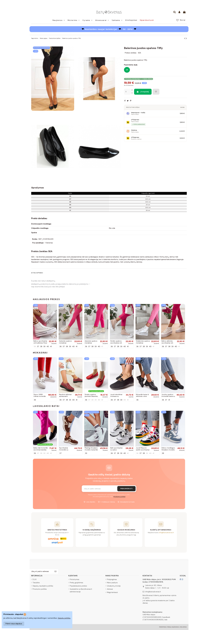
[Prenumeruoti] (55, 571)
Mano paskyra (112, 582)
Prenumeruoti (126, 489)
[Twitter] (128, 101)
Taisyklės (36, 582)
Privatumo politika (119, 496)
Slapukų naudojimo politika (43, 586)
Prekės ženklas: (131, 53)
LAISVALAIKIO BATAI (46, 406)
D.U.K (34, 579)
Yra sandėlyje (38, 243)
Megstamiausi (112, 592)
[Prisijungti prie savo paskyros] (179, 12)
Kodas (34, 239)
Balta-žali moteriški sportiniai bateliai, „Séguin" (40, 450)
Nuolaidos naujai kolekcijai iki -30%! (109, 29)
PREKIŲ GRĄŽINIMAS (173, 627)
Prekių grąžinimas (76, 582)
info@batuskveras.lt (153, 592)
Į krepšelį (144, 92)
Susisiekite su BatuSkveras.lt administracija (81, 590)
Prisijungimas (112, 579)
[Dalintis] (124, 101)
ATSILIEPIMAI (183, 627)
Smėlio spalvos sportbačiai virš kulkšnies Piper (116, 343)
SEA (139, 53)
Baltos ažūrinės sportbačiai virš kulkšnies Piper (167, 343)
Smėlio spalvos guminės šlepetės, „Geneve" (91, 396)
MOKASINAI (40, 352)
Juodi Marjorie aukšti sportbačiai (142, 449)
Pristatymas (74, 579)
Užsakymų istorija (113, 586)
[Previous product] (185, 38)
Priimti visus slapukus (14, 624)
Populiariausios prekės (78, 586)
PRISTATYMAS (162, 627)
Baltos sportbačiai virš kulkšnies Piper (40, 342)
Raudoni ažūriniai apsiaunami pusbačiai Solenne (66, 396)
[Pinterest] (130, 101)
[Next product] (186, 38)
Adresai (110, 589)
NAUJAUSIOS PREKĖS (46, 299)
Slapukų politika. (64, 618)
